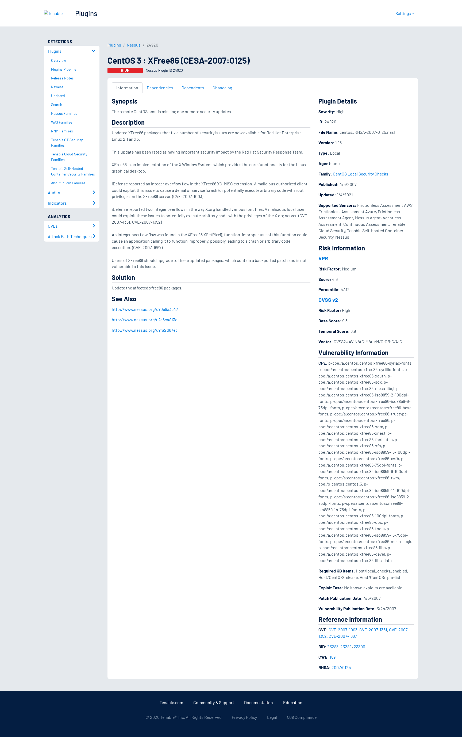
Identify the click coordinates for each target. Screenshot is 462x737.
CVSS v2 (328, 299)
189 (333, 656)
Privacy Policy (244, 717)
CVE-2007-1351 (373, 629)
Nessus (134, 44)
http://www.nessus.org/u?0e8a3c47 (145, 309)
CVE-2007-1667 (343, 636)
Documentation (258, 702)
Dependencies (160, 87)
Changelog (222, 87)
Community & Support (213, 702)
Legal (272, 717)
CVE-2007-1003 (343, 629)
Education (292, 702)
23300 (359, 646)
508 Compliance (302, 717)
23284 (346, 646)
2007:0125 (341, 667)
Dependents (193, 87)
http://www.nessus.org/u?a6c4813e (144, 319)
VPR (323, 258)
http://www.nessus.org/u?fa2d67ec (145, 330)
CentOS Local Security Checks (360, 173)
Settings (403, 13)
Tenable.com (171, 702)
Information (127, 87)
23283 (332, 646)
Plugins (86, 13)
